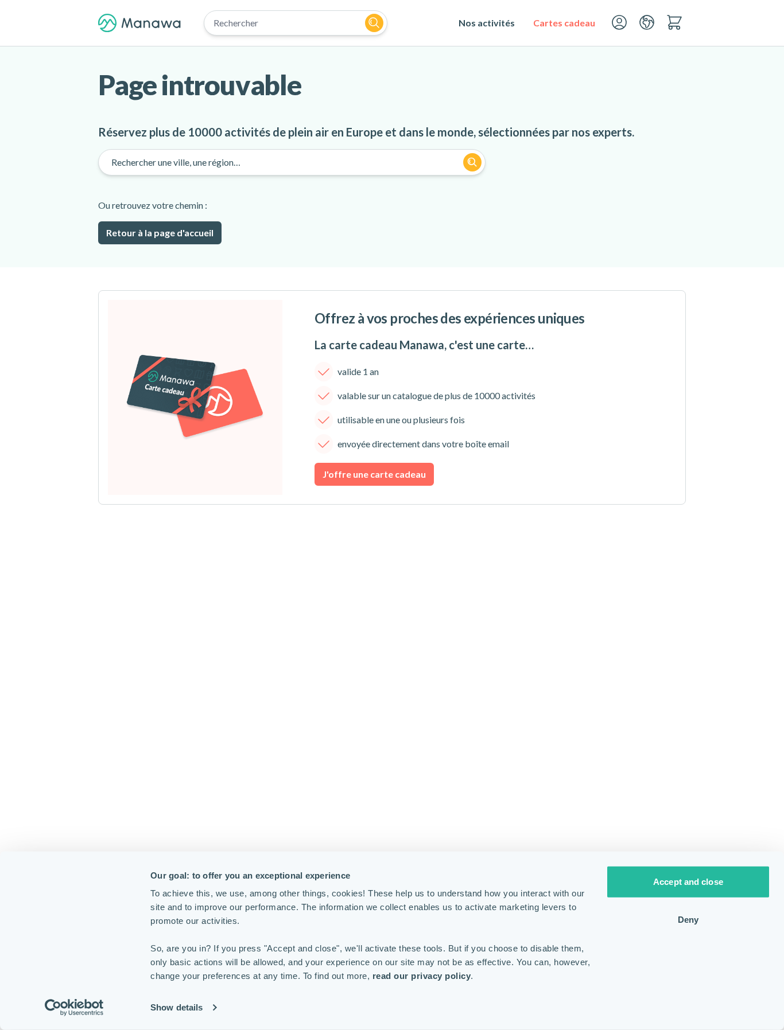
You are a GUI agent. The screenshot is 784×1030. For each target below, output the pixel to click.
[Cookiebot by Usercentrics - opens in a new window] (74, 1007)
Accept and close (688, 882)
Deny (688, 919)
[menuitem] (487, 22)
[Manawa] (139, 23)
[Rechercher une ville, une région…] (472, 162)
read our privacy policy (421, 976)
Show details (176, 1007)
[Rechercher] (374, 23)
